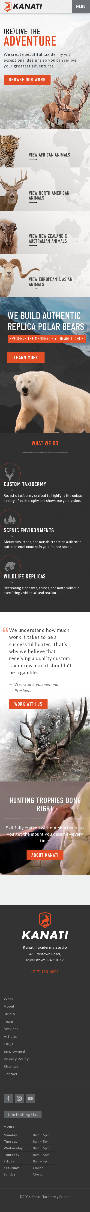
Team (8, 1021)
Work (8, 998)
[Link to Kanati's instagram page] (19, 1098)
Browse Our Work (27, 80)
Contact (11, 1074)
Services (11, 1028)
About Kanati (45, 855)
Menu (81, 6)
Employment (14, 1051)
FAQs (8, 1044)
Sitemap (11, 1066)
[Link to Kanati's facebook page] (8, 1098)
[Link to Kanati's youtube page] (30, 1098)
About (9, 1006)
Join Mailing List (22, 1114)
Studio (9, 1014)
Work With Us (28, 704)
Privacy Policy (16, 1059)
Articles (11, 1036)
